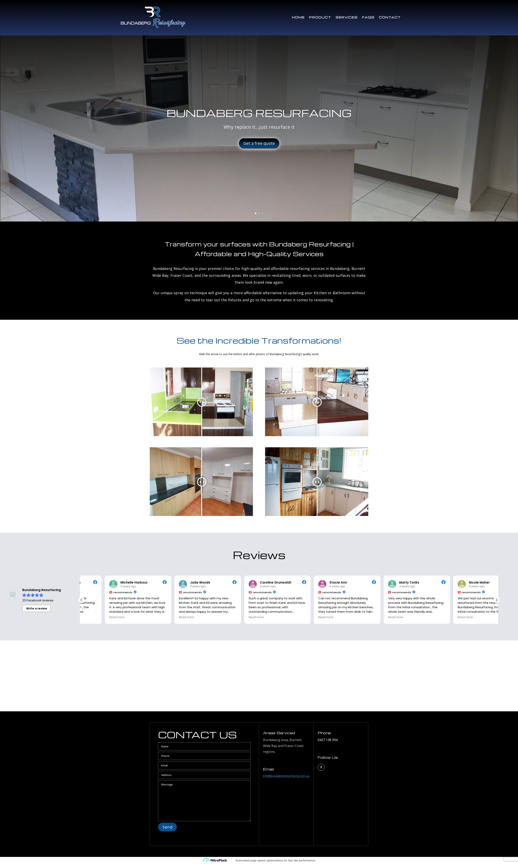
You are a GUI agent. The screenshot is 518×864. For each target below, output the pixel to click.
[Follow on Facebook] (321, 767)
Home (298, 17)
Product (320, 17)
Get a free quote (259, 143)
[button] (497, 600)
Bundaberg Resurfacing (259, 112)
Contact (390, 17)
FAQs (368, 17)
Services (347, 17)
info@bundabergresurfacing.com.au (286, 776)
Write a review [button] (36, 608)
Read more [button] (93, 617)
